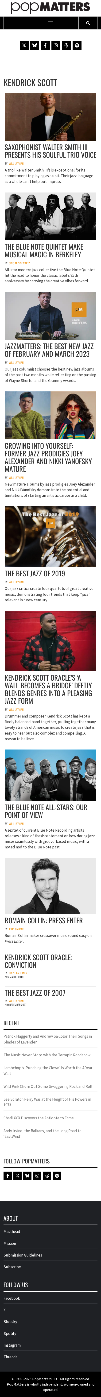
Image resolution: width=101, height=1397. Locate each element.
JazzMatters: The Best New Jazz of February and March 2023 (49, 350)
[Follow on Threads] (66, 45)
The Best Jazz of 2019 (35, 573)
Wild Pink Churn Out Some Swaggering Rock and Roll (48, 1086)
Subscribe (12, 1266)
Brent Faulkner (18, 973)
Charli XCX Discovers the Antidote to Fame (39, 1117)
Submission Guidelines (23, 1255)
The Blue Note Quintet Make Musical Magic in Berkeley (44, 250)
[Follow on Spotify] (77, 45)
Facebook (12, 1298)
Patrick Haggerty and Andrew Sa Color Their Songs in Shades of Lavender (48, 1039)
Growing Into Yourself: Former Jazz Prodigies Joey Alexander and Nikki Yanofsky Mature (48, 457)
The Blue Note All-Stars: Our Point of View (46, 811)
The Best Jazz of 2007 (35, 992)
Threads (10, 1356)
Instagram (12, 1345)
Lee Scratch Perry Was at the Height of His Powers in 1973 (47, 1102)
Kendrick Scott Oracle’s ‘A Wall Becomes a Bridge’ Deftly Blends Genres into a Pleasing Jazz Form (48, 689)
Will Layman (16, 163)
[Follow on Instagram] (55, 45)
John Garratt (16, 929)
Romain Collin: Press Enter (44, 920)
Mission (10, 1243)
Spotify (10, 1333)
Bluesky (10, 1321)
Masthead (12, 1231)
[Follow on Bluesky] (34, 45)
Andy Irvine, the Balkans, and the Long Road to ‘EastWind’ (43, 1133)
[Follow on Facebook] (45, 45)
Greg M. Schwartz (19, 263)
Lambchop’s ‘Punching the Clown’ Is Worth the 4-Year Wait (48, 1070)
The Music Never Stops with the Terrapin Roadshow (47, 1054)
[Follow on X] (24, 45)
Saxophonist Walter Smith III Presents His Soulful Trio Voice (50, 151)
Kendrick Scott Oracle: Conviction (38, 961)
